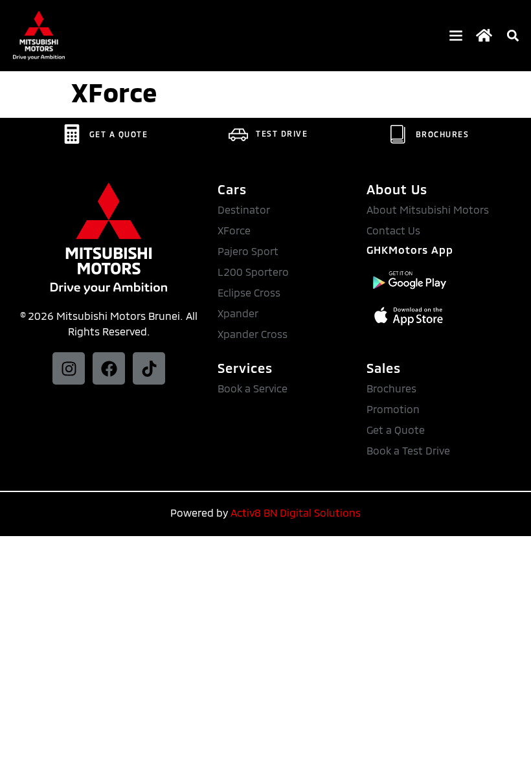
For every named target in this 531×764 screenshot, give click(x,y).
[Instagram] (68, 368)
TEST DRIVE (282, 133)
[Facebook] (109, 368)
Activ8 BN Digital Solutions (296, 512)
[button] (512, 36)
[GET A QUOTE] (72, 134)
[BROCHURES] (398, 134)
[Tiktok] (149, 368)
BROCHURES (442, 134)
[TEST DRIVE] (238, 133)
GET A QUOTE (118, 134)
